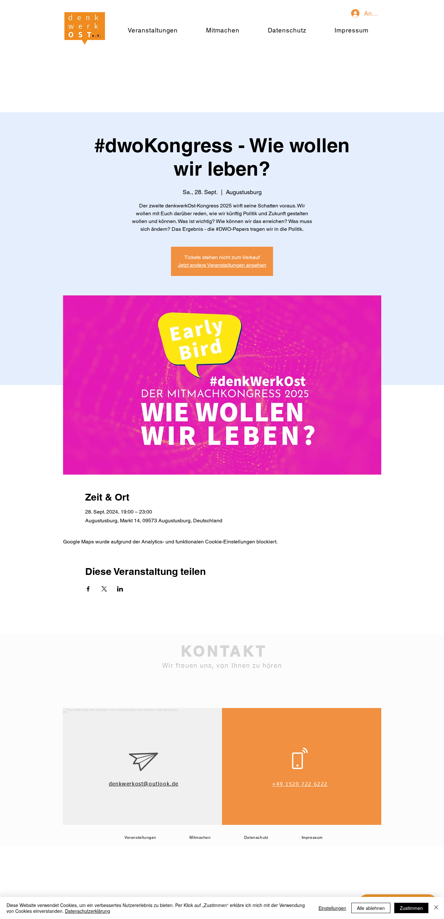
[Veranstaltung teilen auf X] (104, 588)
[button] (223, 30)
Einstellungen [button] (332, 908)
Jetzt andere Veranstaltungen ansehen (222, 265)
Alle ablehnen (371, 908)
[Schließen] (436, 908)
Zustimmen (411, 908)
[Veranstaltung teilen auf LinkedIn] (120, 588)
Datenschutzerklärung (87, 911)
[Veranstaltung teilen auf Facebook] (88, 588)
